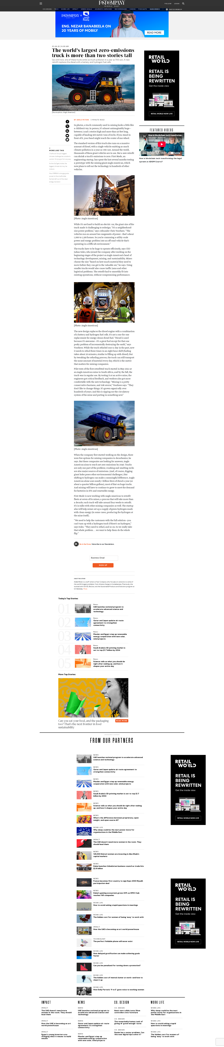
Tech (56, 9)
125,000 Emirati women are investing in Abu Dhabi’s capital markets (116, 855)
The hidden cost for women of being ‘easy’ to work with (118, 917)
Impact (75, 9)
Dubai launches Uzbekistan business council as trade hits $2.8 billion (118, 867)
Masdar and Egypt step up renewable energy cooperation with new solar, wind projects (113, 783)
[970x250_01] (112, 23)
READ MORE (121, 721)
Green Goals (86, 9)
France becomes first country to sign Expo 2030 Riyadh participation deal (118, 882)
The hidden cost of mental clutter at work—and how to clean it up (118, 979)
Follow (168, 4)
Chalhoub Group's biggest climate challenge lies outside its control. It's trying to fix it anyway (60, 156)
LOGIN (176, 4)
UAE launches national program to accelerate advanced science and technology (118, 759)
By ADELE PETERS (81, 120)
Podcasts (142, 9)
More (85, 589)
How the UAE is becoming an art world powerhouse (116, 929)
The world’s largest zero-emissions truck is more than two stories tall (93, 53)
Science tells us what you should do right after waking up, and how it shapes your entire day (117, 807)
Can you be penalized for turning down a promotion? (117, 966)
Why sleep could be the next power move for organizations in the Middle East (113, 831)
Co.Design (47, 9)
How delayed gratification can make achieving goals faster (116, 955)
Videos (133, 9)
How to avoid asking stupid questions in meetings (115, 905)
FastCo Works (175, 9)
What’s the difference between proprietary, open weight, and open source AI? (116, 819)
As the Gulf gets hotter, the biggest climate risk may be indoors (58, 166)
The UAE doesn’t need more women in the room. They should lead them (117, 843)
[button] (58, 732)
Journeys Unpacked (103, 9)
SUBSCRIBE (154, 9)
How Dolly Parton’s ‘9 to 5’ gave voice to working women (118, 990)
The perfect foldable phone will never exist (113, 942)
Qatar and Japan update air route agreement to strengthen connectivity (115, 771)
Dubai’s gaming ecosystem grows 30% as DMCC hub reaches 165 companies (116, 894)
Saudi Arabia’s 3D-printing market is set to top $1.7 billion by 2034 (116, 795)
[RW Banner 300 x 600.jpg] (161, 86)
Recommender (121, 9)
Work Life (65, 9)
